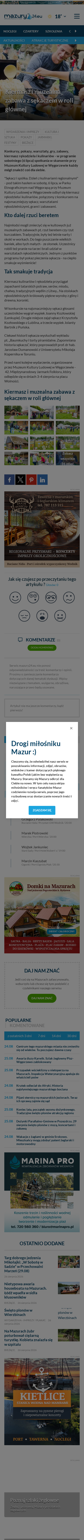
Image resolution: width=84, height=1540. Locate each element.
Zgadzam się (42, 810)
